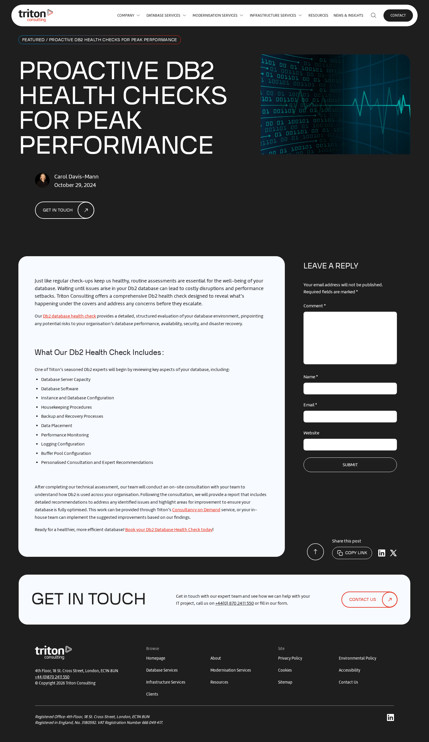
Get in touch (58, 210)
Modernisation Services (215, 15)
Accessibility (349, 670)
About (215, 658)
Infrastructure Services (273, 15)
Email (310, 405)
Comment (315, 306)
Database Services (163, 15)
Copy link (356, 553)
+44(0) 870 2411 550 (234, 603)
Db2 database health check (69, 316)
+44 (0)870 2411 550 (52, 677)
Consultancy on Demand (196, 510)
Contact (398, 15)
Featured (33, 40)
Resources (318, 15)
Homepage (155, 658)
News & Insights (348, 15)
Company (125, 15)
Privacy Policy (290, 658)
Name (311, 377)
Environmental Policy (357, 658)
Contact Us (348, 682)
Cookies (285, 670)
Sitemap (285, 682)
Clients (152, 694)
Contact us (362, 600)
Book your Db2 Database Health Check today (168, 530)
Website (311, 433)
